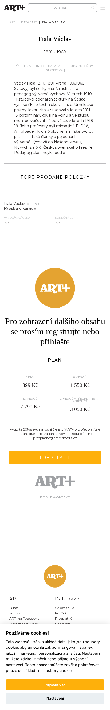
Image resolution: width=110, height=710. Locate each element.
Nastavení (55, 698)
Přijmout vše (55, 685)
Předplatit (55, 457)
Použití (60, 613)
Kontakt (15, 613)
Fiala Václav (53, 22)
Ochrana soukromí (24, 624)
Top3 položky (81, 66)
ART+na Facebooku (24, 618)
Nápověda (63, 624)
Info (40, 66)
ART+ (13, 22)
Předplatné (63, 618)
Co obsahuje (64, 608)
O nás (13, 608)
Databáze (29, 22)
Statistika (54, 70)
